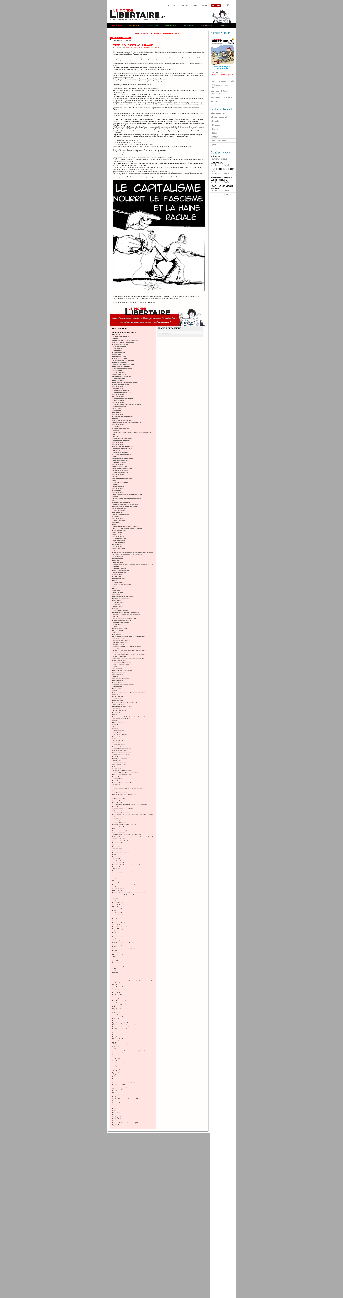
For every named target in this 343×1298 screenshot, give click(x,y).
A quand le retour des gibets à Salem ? (122, 468)
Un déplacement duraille (118, 352)
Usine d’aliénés (116, 1113)
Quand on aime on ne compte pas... (122, 420)
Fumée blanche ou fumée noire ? (121, 640)
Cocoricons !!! (116, 450)
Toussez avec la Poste (118, 602)
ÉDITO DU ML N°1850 (118, 394)
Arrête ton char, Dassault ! (119, 548)
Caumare (114, 1079)
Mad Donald (115, 806)
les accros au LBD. (117, 768)
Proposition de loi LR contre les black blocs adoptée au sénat (129, 864)
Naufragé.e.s (115, 1037)
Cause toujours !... (117, 594)
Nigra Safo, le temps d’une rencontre (122, 670)
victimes (114, 1057)
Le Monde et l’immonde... (119, 542)
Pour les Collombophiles (119, 929)
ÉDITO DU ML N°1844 (118, 442)
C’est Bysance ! (116, 854)
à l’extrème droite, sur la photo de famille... (124, 894)
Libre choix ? (115, 1040)
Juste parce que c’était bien (119, 466)
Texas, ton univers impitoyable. (120, 514)
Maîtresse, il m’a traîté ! (118, 922)
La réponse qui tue (117, 698)
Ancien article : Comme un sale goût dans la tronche (126, 646)
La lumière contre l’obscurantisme (121, 662)
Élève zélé (114, 456)
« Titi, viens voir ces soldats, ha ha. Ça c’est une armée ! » (128, 788)
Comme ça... (115, 436)
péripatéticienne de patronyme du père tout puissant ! (126, 834)
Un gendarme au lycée (118, 842)
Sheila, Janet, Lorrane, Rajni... (120, 642)
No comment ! (116, 712)
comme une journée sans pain (120, 1087)
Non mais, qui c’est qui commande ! (122, 774)
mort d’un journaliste (118, 872)
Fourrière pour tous (117, 1117)
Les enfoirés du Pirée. (118, 704)
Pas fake (114, 946)
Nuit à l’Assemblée (117, 950)
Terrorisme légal (116, 708)
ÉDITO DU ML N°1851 (118, 386)
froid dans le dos (116, 742)
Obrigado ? (115, 608)
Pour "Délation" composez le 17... (121, 598)
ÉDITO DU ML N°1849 (118, 402)
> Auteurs (214, 137)
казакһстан (115, 898)
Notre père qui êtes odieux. (119, 722)
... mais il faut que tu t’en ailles (120, 622)
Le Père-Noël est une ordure (119, 792)
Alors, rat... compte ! (117, 1107)
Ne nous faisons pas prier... (119, 530)
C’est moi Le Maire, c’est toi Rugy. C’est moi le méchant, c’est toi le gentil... (133, 836)
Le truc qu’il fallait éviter (118, 520)
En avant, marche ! (117, 1060)
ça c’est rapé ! (116, 999)
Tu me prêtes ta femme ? (118, 924)
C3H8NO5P (115, 973)
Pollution (114, 588)
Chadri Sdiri (115, 616)
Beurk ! (114, 910)
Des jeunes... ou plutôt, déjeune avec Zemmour (125, 506)
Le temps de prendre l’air (119, 934)
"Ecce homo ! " (116, 1097)
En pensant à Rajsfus (118, 582)
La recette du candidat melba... (120, 472)
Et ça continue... (116, 786)
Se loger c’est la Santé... (118, 400)
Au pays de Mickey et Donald (120, 610)
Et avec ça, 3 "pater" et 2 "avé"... (121, 754)
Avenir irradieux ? (117, 668)
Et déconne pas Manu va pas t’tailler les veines (125, 340)
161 (113, 500)
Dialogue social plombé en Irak (120, 1026)
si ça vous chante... (117, 408)
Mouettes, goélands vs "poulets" (121, 384)
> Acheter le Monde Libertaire (222, 81)
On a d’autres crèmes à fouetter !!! (121, 454)
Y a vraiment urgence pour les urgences (123, 684)
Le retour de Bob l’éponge (119, 822)
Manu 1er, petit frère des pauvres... (121, 994)
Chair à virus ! (116, 590)
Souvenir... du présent (118, 486)
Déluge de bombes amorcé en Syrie (122, 1009)
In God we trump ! (117, 354)
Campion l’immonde (117, 936)
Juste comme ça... (117, 534)
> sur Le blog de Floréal (221, 179)
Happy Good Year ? (117, 902)
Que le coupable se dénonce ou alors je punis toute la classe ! (129, 692)
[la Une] (168, 5)
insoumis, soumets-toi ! (118, 874)
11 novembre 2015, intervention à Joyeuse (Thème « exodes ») (129, 1123)
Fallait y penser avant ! (118, 966)
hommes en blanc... (117, 940)
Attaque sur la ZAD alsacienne (120, 1004)
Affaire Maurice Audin (118, 986)
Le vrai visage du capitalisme (120, 452)
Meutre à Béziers (116, 600)
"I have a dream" (116, 780)
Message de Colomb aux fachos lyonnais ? (124, 824)
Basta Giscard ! (116, 560)
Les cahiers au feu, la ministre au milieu (123, 364)
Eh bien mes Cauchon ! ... (119, 510)
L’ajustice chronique (117, 370)
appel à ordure (116, 784)
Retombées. (115, 418)
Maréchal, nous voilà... (118, 696)
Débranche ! (115, 984)
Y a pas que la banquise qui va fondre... (123, 808)
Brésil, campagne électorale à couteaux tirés (124, 1024)
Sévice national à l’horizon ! (119, 734)
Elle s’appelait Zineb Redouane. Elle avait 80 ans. (125, 772)
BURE (113, 828)
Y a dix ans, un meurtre (118, 798)
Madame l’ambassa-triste (119, 660)
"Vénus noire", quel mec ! (119, 1039)
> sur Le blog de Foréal (220, 164)
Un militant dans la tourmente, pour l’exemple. (125, 702)
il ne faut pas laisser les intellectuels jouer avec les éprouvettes (129, 804)
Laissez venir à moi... (118, 914)
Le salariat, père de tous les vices (121, 812)
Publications (184, 5)
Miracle (114, 524)
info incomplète (116, 952)
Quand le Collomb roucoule (119, 926)
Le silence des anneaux (118, 372)
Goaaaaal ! (115, 724)
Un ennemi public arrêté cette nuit (121, 620)
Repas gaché (115, 1073)
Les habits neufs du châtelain (120, 1063)
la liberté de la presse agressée (120, 428)
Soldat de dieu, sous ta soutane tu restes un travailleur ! (127, 528)
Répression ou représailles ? (120, 1023)
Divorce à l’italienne (117, 680)
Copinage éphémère (117, 592)
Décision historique (117, 1034)
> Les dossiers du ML (219, 117)
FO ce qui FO (115, 882)
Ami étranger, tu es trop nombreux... (122, 652)
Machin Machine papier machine (121, 502)
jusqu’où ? (115, 666)
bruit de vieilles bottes (118, 740)
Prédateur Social (116, 1114)
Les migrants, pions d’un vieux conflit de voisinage (126, 614)
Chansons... (115, 690)
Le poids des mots (117, 350)
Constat (114, 480)
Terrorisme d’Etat (116, 1103)
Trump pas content (117, 1033)
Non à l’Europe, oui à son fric (120, 1029)
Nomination (115, 580)
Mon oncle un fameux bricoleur (120, 852)
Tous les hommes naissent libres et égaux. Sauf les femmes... (129, 654)
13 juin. (114, 586)
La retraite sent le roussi (118, 860)
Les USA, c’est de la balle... (119, 346)
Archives (224, 26)
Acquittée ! (115, 676)
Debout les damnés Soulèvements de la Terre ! (125, 382)
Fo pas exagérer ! (116, 876)
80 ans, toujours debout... (119, 832)
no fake (114, 976)
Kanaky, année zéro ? (118, 862)
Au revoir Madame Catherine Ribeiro (122, 368)
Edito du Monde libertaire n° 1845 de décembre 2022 (126, 422)
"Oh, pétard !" (115, 880)
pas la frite (115, 1067)
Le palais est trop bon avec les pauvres (122, 990)
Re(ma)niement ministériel (119, 1043)
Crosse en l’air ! (116, 746)
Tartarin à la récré (116, 732)
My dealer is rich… (117, 576)
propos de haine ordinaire (119, 656)
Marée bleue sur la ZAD (118, 1084)
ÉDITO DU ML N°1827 (118, 546)
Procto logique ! (116, 412)
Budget (114, 932)
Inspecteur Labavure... (118, 574)
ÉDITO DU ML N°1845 (118, 424)
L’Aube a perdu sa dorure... (119, 568)
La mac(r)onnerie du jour (119, 896)
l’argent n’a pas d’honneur (119, 1094)
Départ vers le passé (117, 846)
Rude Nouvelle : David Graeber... (121, 570)
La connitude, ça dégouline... (120, 796)
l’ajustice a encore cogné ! (119, 762)
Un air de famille (116, 634)
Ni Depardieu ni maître (118, 954)
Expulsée (114, 844)
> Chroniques (216, 125)
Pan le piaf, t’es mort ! (118, 512)
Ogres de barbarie (117, 1077)
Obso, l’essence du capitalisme (120, 750)
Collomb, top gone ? (117, 906)
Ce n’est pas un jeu (117, 348)
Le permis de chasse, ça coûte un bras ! (123, 1044)
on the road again (117, 1069)
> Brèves (214, 133)
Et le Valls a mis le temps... (119, 710)
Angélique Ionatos (117, 532)
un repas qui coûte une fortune (120, 390)
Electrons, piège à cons (118, 810)
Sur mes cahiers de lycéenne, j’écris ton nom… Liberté (127, 494)
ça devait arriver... (117, 410)
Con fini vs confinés (117, 562)
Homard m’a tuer (116, 688)
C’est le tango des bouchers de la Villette (123, 942)
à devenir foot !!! (116, 426)
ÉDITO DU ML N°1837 (118, 488)
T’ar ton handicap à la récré (119, 1013)
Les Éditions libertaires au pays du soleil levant (125, 504)
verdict (114, 970)
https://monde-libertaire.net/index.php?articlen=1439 (141, 47)
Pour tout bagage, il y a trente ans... (122, 376)
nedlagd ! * (115, 1014)
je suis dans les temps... (118, 396)
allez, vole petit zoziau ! (118, 920)
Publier (195, 5)
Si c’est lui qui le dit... (118, 388)
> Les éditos (215, 121)
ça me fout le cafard (117, 556)
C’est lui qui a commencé (119, 766)
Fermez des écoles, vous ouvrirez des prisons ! (125, 949)
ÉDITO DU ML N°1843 (118, 444)
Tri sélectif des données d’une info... (122, 748)
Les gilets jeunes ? (117, 760)
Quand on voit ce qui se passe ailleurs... (123, 782)
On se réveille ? (116, 516)
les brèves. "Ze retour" (118, 888)
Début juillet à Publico (118, 380)
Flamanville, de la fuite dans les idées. (122, 904)
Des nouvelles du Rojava (118, 578)
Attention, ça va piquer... (118, 638)
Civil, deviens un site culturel (120, 470)
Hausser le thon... (117, 776)
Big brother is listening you (119, 758)
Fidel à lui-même (116, 868)
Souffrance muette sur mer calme (121, 460)
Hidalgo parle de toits (118, 890)
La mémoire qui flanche (118, 909)
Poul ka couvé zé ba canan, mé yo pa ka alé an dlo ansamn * (128, 636)
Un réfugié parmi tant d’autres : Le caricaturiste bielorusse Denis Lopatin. (132, 716)
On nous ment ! (116, 866)
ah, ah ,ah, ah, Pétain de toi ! (120, 840)
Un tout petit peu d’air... (118, 682)
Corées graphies (116, 962)
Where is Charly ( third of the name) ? (122, 446)
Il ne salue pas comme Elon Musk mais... (123, 360)
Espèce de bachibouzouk (119, 790)
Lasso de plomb (116, 916)
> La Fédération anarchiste (221, 97)
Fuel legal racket (116, 858)
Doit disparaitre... (116, 334)
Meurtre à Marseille (117, 802)
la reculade (115, 694)
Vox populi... (115, 720)
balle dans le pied (117, 912)
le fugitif (114, 1074)
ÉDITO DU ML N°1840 (118, 474)
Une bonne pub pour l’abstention (121, 366)
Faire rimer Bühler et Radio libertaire (122, 438)
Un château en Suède (118, 1006)
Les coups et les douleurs (119, 826)
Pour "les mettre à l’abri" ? (119, 628)
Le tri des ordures (117, 1049)
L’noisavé (114, 1104)
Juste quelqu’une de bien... (119, 374)
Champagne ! (115, 728)
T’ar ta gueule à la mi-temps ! (120, 1047)
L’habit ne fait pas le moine (119, 900)
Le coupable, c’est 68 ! (118, 730)
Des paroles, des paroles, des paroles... (123, 736)
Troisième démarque (117, 1121)
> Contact (214, 101)
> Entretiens (215, 129)
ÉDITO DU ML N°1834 (118, 492)
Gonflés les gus (116, 632)
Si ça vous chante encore (119, 406)
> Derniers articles (218, 113)
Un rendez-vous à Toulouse (119, 358)
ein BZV (114, 969)
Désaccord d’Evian (117, 544)
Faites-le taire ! (116, 648)
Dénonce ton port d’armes (119, 356)
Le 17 (113, 550)
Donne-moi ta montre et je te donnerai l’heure (124, 794)
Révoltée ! (114, 1109)
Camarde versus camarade (119, 572)
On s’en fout (115, 1019)
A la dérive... (115, 496)
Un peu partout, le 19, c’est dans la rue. (123, 416)
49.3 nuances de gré (117, 1089)
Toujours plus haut (117, 1054)
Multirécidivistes (116, 490)
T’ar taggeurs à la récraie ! (119, 462)
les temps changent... (118, 1016)
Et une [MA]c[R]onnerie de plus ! (121, 718)
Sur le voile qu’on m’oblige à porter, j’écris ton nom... (127, 498)
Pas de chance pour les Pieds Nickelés (122, 596)
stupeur (114, 738)
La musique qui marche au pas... (121, 1010)
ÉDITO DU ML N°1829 (118, 536)
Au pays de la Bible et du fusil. (120, 482)
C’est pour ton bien (117, 686)
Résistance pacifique (117, 700)
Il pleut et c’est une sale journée (121, 440)
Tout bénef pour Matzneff (119, 538)
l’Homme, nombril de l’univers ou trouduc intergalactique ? (128, 1050)
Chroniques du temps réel (143, 33)
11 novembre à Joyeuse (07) (119, 830)
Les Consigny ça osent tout (119, 930)
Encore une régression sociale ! (120, 664)
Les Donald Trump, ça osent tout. (121, 336)
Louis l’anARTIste (117, 1059)
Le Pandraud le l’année (118, 744)
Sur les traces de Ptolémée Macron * (122, 770)
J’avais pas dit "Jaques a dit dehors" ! (122, 448)
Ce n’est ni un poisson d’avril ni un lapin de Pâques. (126, 404)
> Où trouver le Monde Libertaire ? (219, 92)
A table (114, 964)
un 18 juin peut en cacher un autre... (122, 584)
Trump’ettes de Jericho (118, 644)
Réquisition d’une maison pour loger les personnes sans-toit (129, 892)
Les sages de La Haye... (118, 820)
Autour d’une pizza (117, 1070)
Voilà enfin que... (116, 522)
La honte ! (114, 626)
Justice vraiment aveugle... (119, 508)
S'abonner (204, 5)
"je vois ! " (115, 960)
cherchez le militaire (117, 850)
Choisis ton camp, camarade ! (120, 1090)
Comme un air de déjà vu (119, 764)
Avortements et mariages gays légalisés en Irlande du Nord (128, 658)
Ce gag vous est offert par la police (121, 392)
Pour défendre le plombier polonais (122, 706)
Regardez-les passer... (118, 756)
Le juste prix (115, 939)
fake (113, 979)
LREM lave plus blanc (118, 956)
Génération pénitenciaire (118, 672)
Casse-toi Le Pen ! (117, 993)
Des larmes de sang (117, 558)
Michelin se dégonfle (117, 630)
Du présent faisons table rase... (120, 344)
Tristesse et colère (117, 848)
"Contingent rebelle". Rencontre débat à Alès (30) (125, 612)
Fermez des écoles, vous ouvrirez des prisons (124, 1083)
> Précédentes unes (218, 141)
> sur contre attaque (219, 157)
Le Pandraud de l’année (118, 378)
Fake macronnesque (117, 944)
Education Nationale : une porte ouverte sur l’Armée (126, 1099)
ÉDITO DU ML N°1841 (118, 464)
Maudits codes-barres (118, 1119)
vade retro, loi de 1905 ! (118, 838)
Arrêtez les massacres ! (118, 540)
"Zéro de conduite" (117, 800)
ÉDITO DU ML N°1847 (118, 414)
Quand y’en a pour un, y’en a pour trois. (123, 342)
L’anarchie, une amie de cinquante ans (122, 1053)
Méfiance (114, 714)
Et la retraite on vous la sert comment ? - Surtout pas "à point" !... (130, 650)
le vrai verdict (115, 974)
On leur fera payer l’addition (119, 1000)
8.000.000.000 (115, 430)
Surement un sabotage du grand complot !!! (124, 618)
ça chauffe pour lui (117, 1030)
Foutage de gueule (117, 989)
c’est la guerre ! (116, 604)
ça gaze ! (114, 1003)
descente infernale (117, 996)
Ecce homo (115, 476)
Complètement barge (117, 674)
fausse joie (115, 959)
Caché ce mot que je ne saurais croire (122, 870)
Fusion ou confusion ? (118, 606)
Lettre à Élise (115, 484)
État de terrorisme (117, 1101)
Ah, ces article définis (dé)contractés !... (123, 398)
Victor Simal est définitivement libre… (122, 478)
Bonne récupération (117, 919)
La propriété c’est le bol (118, 1064)
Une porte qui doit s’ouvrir (119, 362)
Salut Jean (115, 338)
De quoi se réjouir (117, 1020)
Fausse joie (115, 878)
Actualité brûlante (117, 726)
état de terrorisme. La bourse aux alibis (123, 678)
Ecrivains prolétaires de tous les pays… (123, 458)
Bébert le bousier (116, 1093)
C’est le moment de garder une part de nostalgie (125, 526)
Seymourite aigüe (117, 818)
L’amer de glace (116, 624)
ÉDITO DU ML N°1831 (118, 518)
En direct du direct (117, 778)
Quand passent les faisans (119, 856)
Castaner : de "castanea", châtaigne (121, 752)
